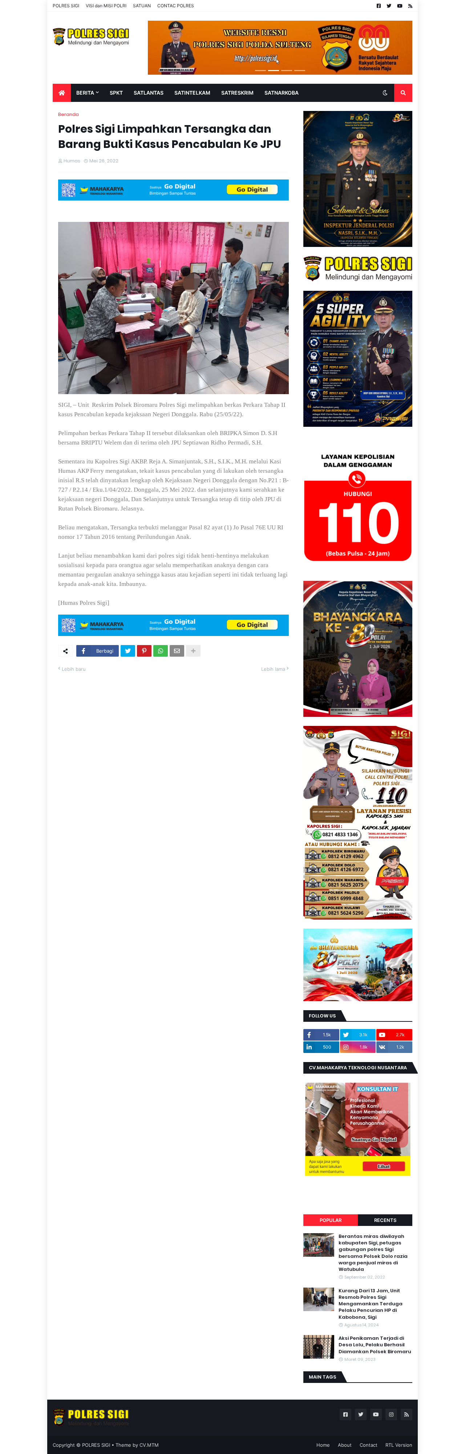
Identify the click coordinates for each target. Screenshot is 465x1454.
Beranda (68, 114)
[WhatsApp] (160, 651)
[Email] (177, 651)
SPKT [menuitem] (116, 93)
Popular (330, 1220)
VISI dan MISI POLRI (106, 5)
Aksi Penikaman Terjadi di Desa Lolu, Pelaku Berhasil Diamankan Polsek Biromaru (375, 1345)
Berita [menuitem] (85, 93)
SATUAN (142, 5)
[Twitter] (128, 651)
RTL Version (398, 1445)
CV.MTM (149, 1445)
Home (323, 1445)
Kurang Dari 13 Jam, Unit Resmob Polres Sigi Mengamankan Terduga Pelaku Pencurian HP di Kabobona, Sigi (371, 1304)
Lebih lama (273, 669)
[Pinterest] (144, 651)
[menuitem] (62, 93)
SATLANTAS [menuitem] (148, 93)
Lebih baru (74, 669)
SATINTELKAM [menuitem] (192, 93)
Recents (385, 1220)
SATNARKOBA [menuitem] (281, 93)
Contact (368, 1445)
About (345, 1445)
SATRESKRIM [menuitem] (237, 93)
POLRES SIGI (66, 5)
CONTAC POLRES (175, 5)
